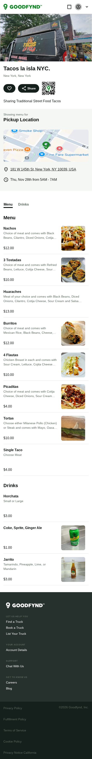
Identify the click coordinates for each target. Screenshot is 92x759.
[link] (22, 7)
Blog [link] (9, 688)
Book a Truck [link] (14, 628)
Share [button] (31, 88)
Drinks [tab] (23, 204)
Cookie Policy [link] (12, 741)
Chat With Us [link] (15, 666)
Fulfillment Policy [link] (14, 719)
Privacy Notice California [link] (19, 752)
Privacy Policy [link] (12, 708)
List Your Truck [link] (15, 634)
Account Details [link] (16, 650)
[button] (69, 7)
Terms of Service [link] (14, 730)
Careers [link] (11, 682)
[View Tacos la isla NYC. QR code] (48, 88)
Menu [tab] (8, 204)
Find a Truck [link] (14, 622)
